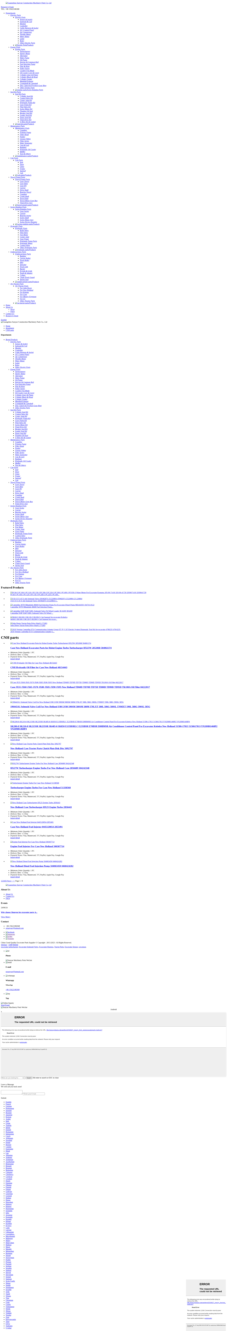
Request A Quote (7, 7)
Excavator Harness (46, 947)
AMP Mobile (13, 945)
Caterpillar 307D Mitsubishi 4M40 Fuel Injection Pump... (31, 607)
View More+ (6, 917)
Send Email (5, 1005)
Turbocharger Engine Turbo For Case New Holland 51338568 (40, 787)
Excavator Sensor (71, 947)
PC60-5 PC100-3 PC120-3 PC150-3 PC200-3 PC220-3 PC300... (34, 595)
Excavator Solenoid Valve (28, 947)
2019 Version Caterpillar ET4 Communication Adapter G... (32, 632)
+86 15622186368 (13, 990)
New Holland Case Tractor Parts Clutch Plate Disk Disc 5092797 (41, 748)
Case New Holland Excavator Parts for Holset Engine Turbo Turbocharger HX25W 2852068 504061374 (61, 648)
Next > (10, 881)
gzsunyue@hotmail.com (15, 928)
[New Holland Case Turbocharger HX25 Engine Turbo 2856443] (35, 803)
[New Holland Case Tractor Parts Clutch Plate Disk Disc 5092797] (35, 744)
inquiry (13, 659)
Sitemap (4, 945)
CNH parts (10, 330)
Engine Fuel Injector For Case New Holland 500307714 (37, 846)
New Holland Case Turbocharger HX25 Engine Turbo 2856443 (41, 807)
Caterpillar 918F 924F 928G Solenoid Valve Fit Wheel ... (31, 613)
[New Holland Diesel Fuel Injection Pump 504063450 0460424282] (36, 861)
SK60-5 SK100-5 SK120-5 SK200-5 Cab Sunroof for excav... (33, 619)
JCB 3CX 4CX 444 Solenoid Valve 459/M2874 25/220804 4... (34, 601)
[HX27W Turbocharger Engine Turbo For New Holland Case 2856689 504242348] (42, 763)
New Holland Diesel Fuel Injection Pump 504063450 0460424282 (41, 866)
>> (14, 881)
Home (8, 326)
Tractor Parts (59, 947)
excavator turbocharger (9, 947)
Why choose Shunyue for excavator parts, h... (19, 912)
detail (18, 659)
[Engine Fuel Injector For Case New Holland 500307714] (32, 842)
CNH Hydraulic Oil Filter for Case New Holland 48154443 (38, 667)
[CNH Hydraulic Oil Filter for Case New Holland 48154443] (33, 663)
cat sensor (82, 947)
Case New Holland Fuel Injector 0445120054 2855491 (36, 827)
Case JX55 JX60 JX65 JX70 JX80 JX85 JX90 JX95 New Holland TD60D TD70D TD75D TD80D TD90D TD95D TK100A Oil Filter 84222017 (80, 687)
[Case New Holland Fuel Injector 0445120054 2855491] (32, 822)
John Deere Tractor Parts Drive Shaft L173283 (27, 625)
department (10, 328)
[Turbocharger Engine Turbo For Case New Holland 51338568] (34, 783)
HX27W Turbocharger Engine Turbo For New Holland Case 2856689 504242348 (49, 768)
